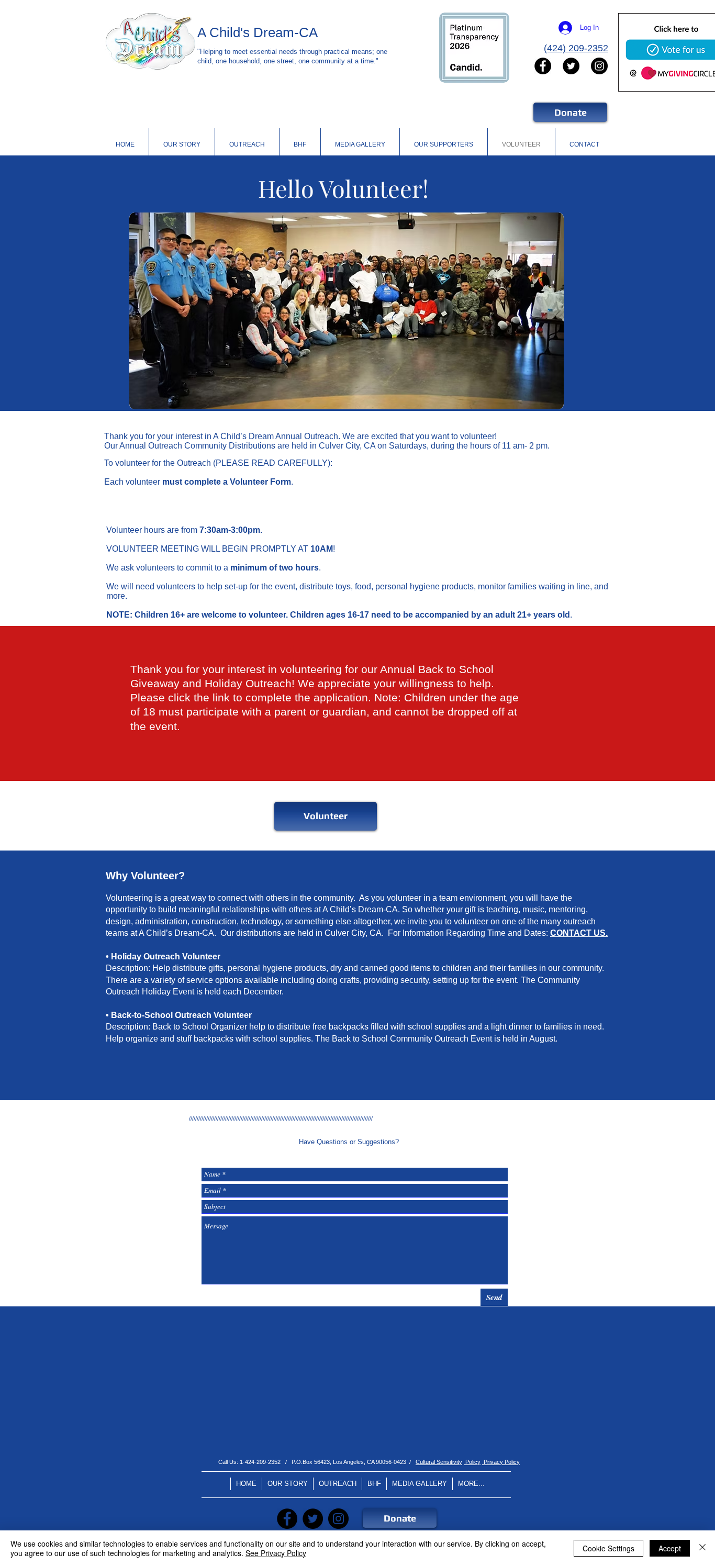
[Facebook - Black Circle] (542, 66)
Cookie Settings (608, 1548)
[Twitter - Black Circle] (571, 66)
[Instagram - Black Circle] (599, 66)
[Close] (702, 1548)
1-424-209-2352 (260, 1462)
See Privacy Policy (275, 1553)
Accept (669, 1548)
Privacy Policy (501, 1462)
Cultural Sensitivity (439, 1462)
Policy (472, 1462)
